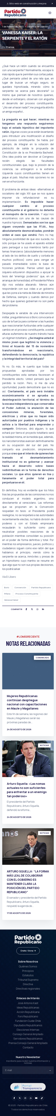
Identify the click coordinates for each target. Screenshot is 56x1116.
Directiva (28, 984)
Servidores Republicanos (28, 1038)
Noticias (44, 745)
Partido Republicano (41, 587)
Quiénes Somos (28, 966)
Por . (8, 47)
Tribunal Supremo (28, 979)
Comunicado (42, 657)
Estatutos (28, 975)
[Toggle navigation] (50, 13)
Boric (6, 587)
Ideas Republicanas (28, 1007)
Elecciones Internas (28, 1029)
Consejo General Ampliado (28, 1034)
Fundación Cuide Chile (28, 1021)
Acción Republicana (28, 1012)
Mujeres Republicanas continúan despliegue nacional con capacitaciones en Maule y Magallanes (27, 702)
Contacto (28, 1047)
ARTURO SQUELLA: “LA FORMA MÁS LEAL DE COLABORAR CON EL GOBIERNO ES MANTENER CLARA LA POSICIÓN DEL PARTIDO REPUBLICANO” (28, 881)
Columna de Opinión (37, 26)
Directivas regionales (28, 988)
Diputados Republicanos (28, 1025)
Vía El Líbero (9, 576)
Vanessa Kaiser (11, 600)
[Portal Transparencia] (28, 1086)
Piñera (7, 593)
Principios (28, 971)
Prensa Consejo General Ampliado (28, 1043)
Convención (20, 587)
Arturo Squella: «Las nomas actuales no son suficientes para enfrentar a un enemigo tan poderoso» (27, 790)
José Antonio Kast (28, 1003)
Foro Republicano (28, 1016)
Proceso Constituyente (27, 593)
